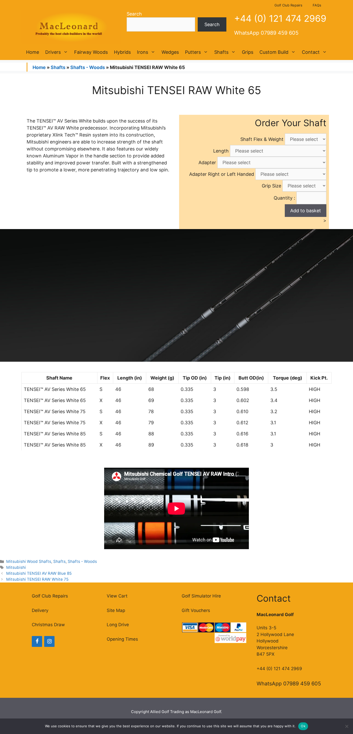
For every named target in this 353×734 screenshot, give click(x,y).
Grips (247, 52)
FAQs (317, 5)
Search (134, 14)
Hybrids (122, 52)
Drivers (53, 52)
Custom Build (273, 52)
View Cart (117, 596)
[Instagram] (49, 641)
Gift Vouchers (196, 610)
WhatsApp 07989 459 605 (266, 33)
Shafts (221, 52)
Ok (303, 726)
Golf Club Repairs (288, 5)
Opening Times (122, 639)
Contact (311, 52)
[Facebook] (37, 641)
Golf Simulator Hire (201, 596)
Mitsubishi (16, 567)
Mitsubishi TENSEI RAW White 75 (37, 579)
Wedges (170, 52)
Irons (142, 52)
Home (32, 52)
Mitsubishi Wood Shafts (28, 561)
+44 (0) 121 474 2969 (280, 18)
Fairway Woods (91, 52)
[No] (346, 726)
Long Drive (118, 624)
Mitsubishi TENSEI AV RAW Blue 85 (39, 573)
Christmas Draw (48, 624)
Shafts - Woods (87, 67)
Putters (193, 52)
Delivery (40, 610)
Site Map (116, 610)
